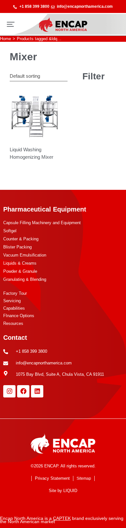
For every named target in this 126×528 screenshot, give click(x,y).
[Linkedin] (37, 391)
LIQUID (70, 490)
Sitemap (84, 478)
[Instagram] (9, 391)
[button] (10, 24)
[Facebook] (23, 391)
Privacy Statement (52, 478)
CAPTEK (62, 518)
